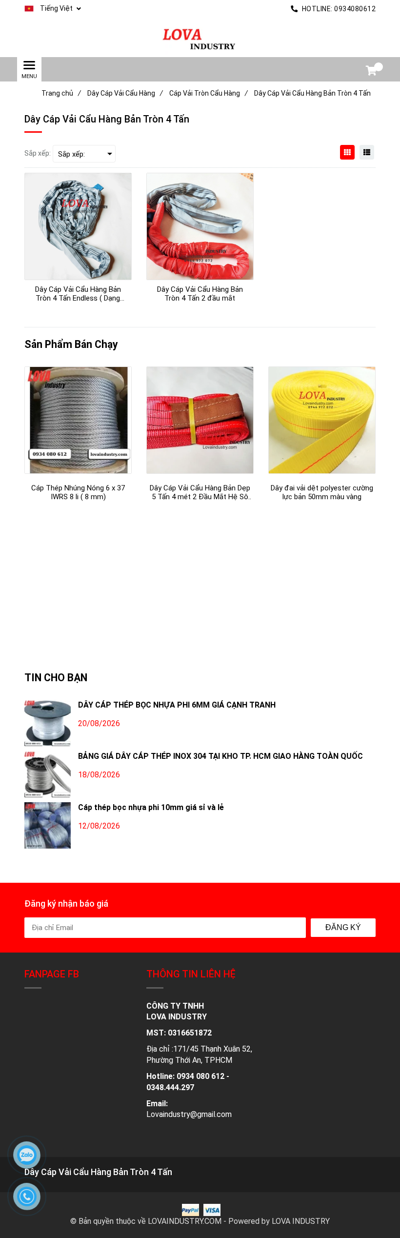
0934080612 (355, 9)
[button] (52, 9)
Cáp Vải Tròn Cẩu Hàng (208, 93)
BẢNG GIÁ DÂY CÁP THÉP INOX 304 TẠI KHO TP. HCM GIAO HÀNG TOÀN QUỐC (220, 756)
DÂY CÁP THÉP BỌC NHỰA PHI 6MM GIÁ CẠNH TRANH (177, 705)
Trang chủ (61, 93)
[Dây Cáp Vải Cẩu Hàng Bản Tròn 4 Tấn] (200, 37)
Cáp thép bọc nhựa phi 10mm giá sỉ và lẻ (151, 807)
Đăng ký (343, 927)
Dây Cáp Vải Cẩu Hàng (125, 93)
